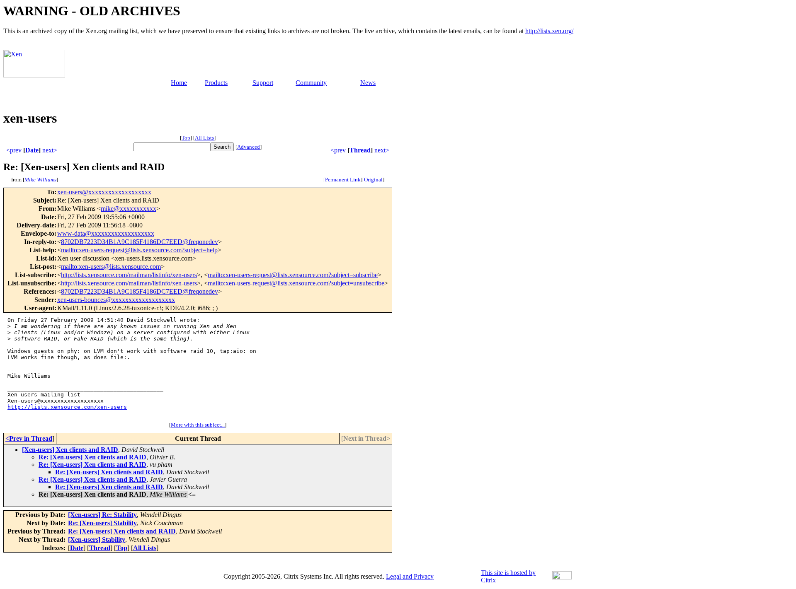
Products (216, 82)
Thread (360, 150)
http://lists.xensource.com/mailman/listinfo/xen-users (129, 274)
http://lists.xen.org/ (549, 30)
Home (179, 82)
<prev (14, 150)
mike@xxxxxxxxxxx (128, 208)
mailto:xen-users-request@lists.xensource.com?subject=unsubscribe (296, 283)
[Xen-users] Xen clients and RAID (70, 449)
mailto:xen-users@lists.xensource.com (111, 266)
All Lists (204, 138)
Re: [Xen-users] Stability (102, 522)
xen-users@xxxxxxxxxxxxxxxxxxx (104, 192)
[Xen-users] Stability (96, 539)
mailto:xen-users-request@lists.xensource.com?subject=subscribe (293, 274)
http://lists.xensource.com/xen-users (67, 407)
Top (186, 138)
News (368, 82)
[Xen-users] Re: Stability (102, 514)
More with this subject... (198, 425)
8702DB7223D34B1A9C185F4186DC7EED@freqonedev (139, 241)
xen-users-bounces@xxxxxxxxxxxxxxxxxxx (116, 299)
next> (49, 150)
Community (311, 82)
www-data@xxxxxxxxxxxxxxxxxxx (105, 233)
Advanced (248, 147)
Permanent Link (343, 179)
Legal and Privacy (410, 576)
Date (32, 150)
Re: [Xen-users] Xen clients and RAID (92, 457)
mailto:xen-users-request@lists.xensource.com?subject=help (139, 249)
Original (373, 179)
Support (262, 82)
